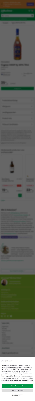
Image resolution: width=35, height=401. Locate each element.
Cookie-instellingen (17, 395)
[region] (17, 379)
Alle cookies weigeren (17, 390)
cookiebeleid (29, 380)
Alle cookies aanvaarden (17, 385)
